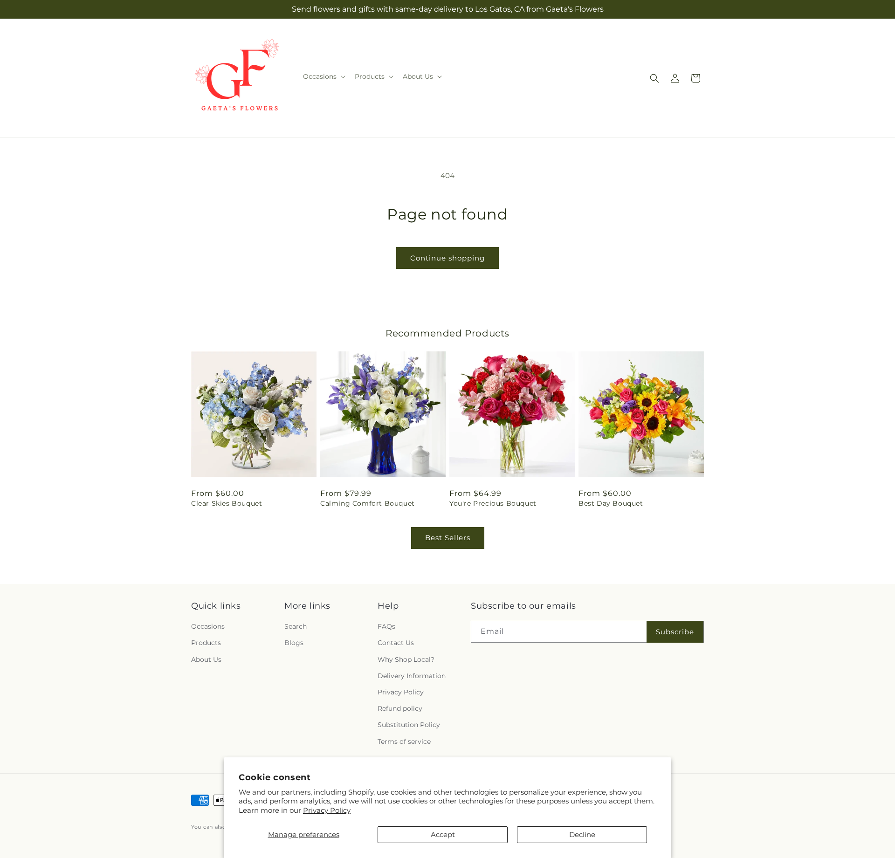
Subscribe (675, 631)
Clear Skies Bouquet (226, 503)
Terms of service (404, 741)
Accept (443, 834)
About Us (206, 659)
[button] (323, 76)
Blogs (293, 643)
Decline (582, 834)
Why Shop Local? (406, 659)
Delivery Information (412, 676)
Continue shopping (447, 258)
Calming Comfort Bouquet (367, 503)
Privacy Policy (327, 810)
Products (206, 643)
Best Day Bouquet (610, 503)
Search (295, 626)
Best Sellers (447, 537)
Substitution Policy (409, 725)
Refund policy (400, 708)
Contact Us (396, 643)
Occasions (208, 626)
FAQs (386, 626)
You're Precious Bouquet (493, 503)
